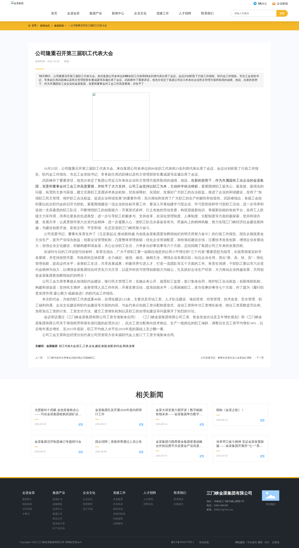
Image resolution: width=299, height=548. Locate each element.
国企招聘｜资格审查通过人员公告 (118, 441)
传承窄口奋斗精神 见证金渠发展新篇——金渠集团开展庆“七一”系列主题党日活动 (240, 446)
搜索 (282, 13)
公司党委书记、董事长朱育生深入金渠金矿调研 (226, 357)
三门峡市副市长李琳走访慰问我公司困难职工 (71, 357)
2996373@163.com (223, 509)
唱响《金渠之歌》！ (230, 410)
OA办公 (262, 3)
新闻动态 (45, 25)
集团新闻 (59, 25)
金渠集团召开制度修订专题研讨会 (58, 441)
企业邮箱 (282, 3)
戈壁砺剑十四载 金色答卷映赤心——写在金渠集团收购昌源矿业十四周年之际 (58, 414)
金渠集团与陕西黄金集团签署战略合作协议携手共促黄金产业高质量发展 (179, 446)
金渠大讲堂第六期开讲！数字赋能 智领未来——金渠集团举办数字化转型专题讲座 (179, 414)
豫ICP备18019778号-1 (182, 542)
